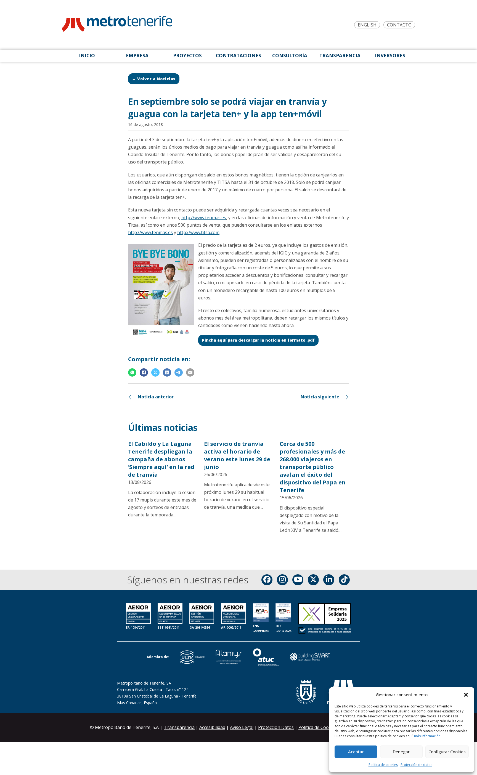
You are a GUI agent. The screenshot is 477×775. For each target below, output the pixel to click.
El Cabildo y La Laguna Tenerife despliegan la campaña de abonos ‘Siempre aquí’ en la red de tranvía (161, 459)
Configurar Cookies (447, 751)
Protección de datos (416, 764)
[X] (155, 372)
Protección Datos (276, 727)
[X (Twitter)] (313, 579)
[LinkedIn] (167, 372)
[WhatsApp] (132, 372)
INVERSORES (390, 55)
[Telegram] (178, 372)
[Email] (190, 372)
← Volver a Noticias (154, 78)
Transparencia (179, 727)
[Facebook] (144, 372)
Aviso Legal (241, 727)
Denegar (401, 751)
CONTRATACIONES (238, 55)
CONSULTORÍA (289, 55)
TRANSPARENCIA (340, 55)
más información (427, 736)
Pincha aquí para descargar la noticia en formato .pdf (258, 340)
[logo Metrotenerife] (117, 25)
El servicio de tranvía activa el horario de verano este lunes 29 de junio (237, 455)
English (367, 25)
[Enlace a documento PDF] (324, 619)
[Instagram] (282, 579)
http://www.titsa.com (198, 232)
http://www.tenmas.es (203, 217)
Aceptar (356, 751)
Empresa (137, 55)
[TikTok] (344, 579)
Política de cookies (383, 764)
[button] (466, 695)
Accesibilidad (212, 727)
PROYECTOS (187, 55)
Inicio (87, 55)
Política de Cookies (318, 727)
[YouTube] (297, 579)
